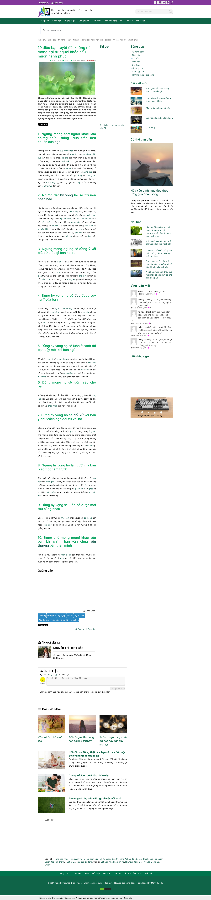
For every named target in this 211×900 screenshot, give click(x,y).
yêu (76, 215)
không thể (87, 172)
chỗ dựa (92, 362)
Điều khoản (76, 883)
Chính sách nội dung (93, 883)
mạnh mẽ (42, 376)
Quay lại (91, 629)
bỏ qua (68, 236)
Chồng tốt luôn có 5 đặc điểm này (89, 775)
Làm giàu (96, 20)
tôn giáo (73, 154)
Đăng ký (45, 2)
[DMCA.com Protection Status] (105, 889)
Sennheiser (105, 125)
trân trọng (66, 555)
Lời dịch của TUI (94, 859)
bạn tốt (60, 261)
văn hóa (87, 154)
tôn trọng (50, 182)
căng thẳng (47, 222)
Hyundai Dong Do (151, 862)
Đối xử (70, 615)
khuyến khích (44, 229)
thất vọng (73, 211)
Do (86, 485)
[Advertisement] (67, 591)
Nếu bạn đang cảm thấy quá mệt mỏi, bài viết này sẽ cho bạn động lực (159, 275)
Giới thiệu (76, 873)
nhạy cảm (54, 312)
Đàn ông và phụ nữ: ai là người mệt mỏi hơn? (95, 798)
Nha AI (103, 128)
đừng (79, 175)
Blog (86, 873)
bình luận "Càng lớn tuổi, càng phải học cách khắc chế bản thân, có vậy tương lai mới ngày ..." (151, 317)
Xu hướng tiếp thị (111, 859)
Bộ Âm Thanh (142, 859)
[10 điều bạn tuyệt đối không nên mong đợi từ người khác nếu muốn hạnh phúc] (67, 78)
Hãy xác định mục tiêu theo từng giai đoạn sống (149, 192)
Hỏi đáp (96, 873)
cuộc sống (76, 222)
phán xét (79, 488)
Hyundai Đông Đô (133, 862)
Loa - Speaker (156, 859)
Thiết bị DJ (70, 862)
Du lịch (106, 873)
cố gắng (88, 518)
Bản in (80, 629)
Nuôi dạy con (138, 71)
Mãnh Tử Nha (157, 883)
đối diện (66, 161)
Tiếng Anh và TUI (77, 859)
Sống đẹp (56, 20)
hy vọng (66, 195)
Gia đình (136, 65)
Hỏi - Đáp (140, 20)
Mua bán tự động (84, 862)
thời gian (50, 481)
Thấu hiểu (55, 620)
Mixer (47, 862)
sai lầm (55, 225)
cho (78, 218)
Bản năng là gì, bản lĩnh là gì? (159, 118)
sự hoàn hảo (89, 215)
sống (78, 182)
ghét (91, 488)
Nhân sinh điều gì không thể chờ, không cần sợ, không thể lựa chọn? (159, 253)
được (70, 150)
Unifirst (48, 865)
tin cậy (86, 312)
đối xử (79, 415)
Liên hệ (148, 873)
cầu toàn (88, 225)
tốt (59, 175)
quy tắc (73, 431)
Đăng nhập (58, 2)
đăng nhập (52, 674)
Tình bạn (136, 61)
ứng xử (92, 431)
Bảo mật (108, 883)
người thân (62, 359)
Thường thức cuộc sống (143, 75)
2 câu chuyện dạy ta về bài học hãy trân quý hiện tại (113, 741)
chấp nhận (52, 406)
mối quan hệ (87, 218)
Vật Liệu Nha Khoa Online (112, 862)
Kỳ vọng (42, 615)
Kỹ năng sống (138, 52)
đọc (77, 295)
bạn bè (50, 359)
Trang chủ (44, 20)
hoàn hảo (45, 199)
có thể (65, 158)
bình (40, 276)
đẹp (62, 558)
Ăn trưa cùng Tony (133, 873)
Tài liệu (129, 20)
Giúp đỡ (64, 620)
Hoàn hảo (74, 620)
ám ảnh (78, 232)
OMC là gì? (151, 127)
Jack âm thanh (57, 862)
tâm (44, 322)
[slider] (91, 60)
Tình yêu (136, 55)
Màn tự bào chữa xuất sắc (158, 108)
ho (89, 236)
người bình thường (63, 308)
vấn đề (90, 445)
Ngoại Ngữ (70, 20)
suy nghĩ (64, 150)
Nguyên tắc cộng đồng (125, 883)
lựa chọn (65, 518)
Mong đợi (51, 615)
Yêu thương (43, 620)
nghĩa (68, 168)
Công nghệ (84, 20)
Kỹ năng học (137, 68)
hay (80, 229)
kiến (59, 272)
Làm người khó (117, 125)
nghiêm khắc (65, 218)
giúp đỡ (84, 369)
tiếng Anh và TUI (127, 859)
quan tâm (68, 373)
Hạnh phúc (79, 615)
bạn (57, 142)
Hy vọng (61, 615)
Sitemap (117, 873)
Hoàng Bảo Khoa (61, 859)
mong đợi (91, 175)
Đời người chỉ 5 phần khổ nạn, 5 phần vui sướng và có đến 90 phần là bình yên (159, 264)
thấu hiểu (50, 492)
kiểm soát (47, 525)
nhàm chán (46, 279)
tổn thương (47, 186)
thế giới (82, 276)
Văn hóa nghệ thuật (113, 20)
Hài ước (135, 58)
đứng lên (71, 279)
